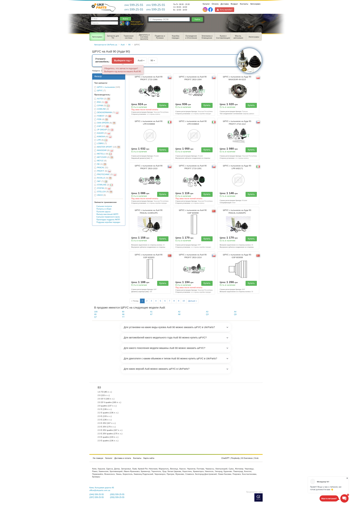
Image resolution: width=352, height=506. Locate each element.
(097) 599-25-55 (96, 497)
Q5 (235, 314)
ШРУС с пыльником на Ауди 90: (237, 78)
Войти (125, 19)
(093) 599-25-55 (117, 497)
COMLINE (101, 109)
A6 (123, 314)
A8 (179, 314)
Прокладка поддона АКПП (108, 220)
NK (98, 164)
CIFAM (100, 106)
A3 (207, 312)
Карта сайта (148, 458)
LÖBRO (100, 143)
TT (123, 317)
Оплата (215, 4)
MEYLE (100, 161)
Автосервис (255, 4)
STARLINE (101, 185)
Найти (197, 19)
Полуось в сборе (103, 209)
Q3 (207, 314)
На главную (98, 458)
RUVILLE (101, 178)
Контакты (244, 4)
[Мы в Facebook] (210, 10)
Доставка (225, 4)
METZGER (102, 157)
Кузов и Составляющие (223, 37)
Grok (256, 458)
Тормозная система (129, 37)
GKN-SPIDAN (103, 123)
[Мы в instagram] (205, 10)
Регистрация (136, 22)
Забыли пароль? (137, 24)
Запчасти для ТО (113, 37)
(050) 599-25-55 (117, 494)
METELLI (101, 154)
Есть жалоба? (226, 10)
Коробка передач (175, 37)
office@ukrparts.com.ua (99, 490)
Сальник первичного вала (108, 217)
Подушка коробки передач (108, 222)
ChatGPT (225, 458)
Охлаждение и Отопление (191, 37)
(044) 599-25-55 (96, 494)
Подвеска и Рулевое (160, 37)
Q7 (95, 317)
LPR (99, 140)
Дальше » (192, 301)
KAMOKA (101, 137)
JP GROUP (102, 130)
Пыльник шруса (103, 212)
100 (95, 312)
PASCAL (100, 168)
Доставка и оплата (122, 458)
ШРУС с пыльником (106, 87)
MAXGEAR (102, 150)
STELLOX (101, 192)
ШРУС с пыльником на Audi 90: (149, 78)
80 (123, 312)
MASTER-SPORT (104, 147)
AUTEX (100, 99)
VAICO (100, 195)
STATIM (100, 188)
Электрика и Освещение (206, 37)
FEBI (99, 119)
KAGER (100, 133)
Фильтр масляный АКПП (107, 214)
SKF (99, 181)
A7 (151, 314)
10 (184, 301)
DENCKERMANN (104, 112)
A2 (179, 312)
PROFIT (100, 171)
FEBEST (101, 116)
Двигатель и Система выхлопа (144, 37)
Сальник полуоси (104, 206)
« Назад (134, 301)
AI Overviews (247, 458)
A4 (235, 312)
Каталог (206, 4)
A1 (151, 312)
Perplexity (235, 458)
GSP (99, 126)
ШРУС (100, 91)
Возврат (234, 4)
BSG (99, 102)
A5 (95, 314)
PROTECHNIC (103, 174)
